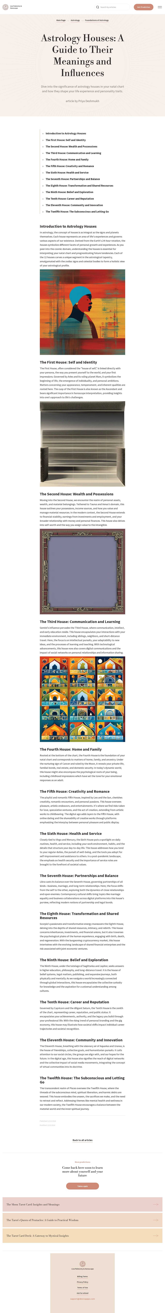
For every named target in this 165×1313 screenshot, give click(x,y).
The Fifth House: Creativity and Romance (70, 166)
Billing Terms (82, 1276)
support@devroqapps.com (82, 1298)
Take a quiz (82, 1186)
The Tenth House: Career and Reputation (70, 198)
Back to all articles (83, 1140)
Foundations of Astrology (97, 20)
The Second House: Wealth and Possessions (71, 146)
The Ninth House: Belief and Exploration (69, 192)
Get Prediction (143, 7)
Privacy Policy (82, 1282)
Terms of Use (82, 1287)
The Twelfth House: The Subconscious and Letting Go (77, 211)
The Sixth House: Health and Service (67, 172)
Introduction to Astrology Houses (66, 133)
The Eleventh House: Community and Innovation (74, 205)
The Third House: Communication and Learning (73, 153)
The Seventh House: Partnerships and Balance (73, 179)
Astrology (75, 20)
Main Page (60, 20)
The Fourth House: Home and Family (67, 159)
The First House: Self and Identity (66, 140)
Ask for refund (82, 1293)
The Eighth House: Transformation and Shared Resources (79, 185)
